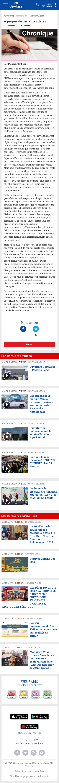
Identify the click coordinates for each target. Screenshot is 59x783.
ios (19, 717)
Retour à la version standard (30, 771)
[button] (15, 5)
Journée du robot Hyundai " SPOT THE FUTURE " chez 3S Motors (42, 461)
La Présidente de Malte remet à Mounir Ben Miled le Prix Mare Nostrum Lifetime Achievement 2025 (42, 534)
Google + (34, 753)
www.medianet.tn (39, 776)
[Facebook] (23, 326)
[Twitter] (36, 326)
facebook (17, 753)
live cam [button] (37, 5)
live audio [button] (47, 5)
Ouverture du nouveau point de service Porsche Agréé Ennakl (40, 432)
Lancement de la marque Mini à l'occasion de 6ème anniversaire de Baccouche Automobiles (41, 403)
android (40, 717)
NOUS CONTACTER (29, 733)
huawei (29, 727)
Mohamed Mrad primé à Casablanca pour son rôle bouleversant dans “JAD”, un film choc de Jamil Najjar (42, 659)
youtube (42, 753)
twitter (25, 753)
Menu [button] (5, 5)
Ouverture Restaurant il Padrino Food (43, 368)
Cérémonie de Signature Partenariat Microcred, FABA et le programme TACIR (43, 493)
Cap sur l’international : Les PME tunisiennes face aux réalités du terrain (43, 629)
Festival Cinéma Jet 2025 (42, 560)
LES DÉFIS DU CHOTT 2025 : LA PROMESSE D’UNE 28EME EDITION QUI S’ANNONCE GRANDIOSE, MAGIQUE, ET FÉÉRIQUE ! (29, 597)
